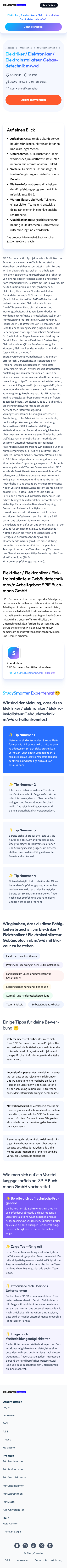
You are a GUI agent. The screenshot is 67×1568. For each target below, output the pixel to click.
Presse (7, 1439)
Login (6, 1407)
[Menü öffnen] (62, 5)
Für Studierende (13, 1461)
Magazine (9, 1447)
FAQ (5, 1423)
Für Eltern (9, 1501)
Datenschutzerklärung (48, 1560)
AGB (5, 1431)
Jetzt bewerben (33, 27)
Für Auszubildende (14, 1477)
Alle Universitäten (14, 1509)
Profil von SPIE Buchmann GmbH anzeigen (31, 673)
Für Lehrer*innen (13, 1493)
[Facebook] (17, 1545)
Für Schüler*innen (13, 1469)
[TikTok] (33, 1545)
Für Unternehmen (13, 1485)
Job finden (49, 5)
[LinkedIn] (50, 1545)
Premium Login (12, 1531)
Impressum (9, 1415)
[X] (41, 1545)
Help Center (10, 1523)
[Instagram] (25, 1545)
